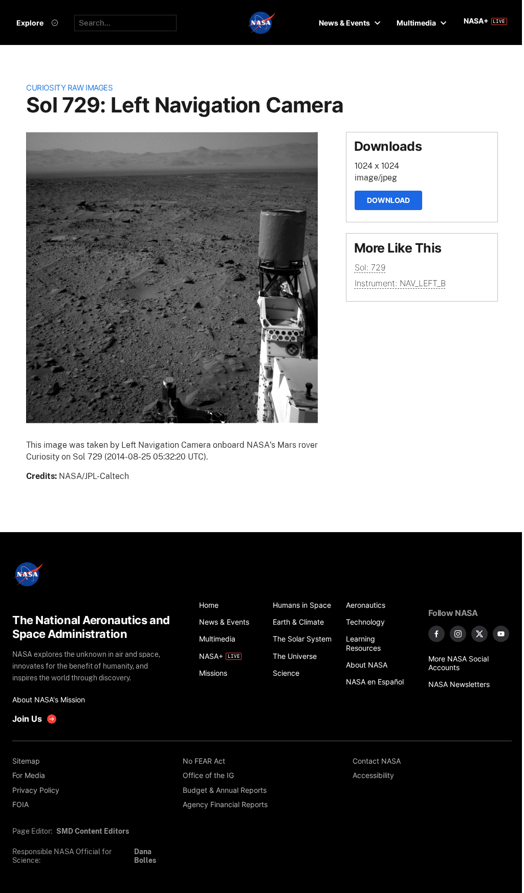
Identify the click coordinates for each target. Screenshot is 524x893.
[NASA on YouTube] (501, 634)
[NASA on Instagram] (458, 634)
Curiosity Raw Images (69, 88)
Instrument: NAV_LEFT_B (400, 283)
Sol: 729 (370, 267)
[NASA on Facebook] (436, 634)
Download (388, 200)
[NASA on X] (479, 634)
